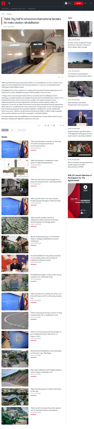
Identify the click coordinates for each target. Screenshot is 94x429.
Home (3, 14)
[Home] (3, 3)
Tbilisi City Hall (21, 130)
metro (12, 130)
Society (5, 130)
